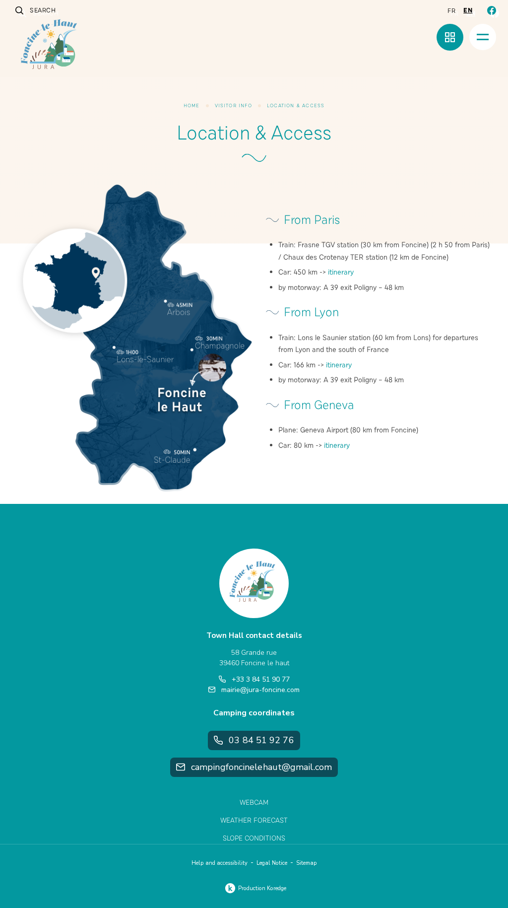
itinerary (341, 272)
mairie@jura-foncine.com (260, 690)
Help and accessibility (219, 863)
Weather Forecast (254, 820)
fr (451, 10)
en (467, 10)
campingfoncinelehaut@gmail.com (261, 767)
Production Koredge (262, 888)
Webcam (254, 802)
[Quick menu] (450, 37)
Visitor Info (233, 105)
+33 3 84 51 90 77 (261, 679)
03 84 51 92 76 (261, 740)
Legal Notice (271, 863)
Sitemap (306, 863)
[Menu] (482, 37)
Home (192, 105)
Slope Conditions (254, 838)
